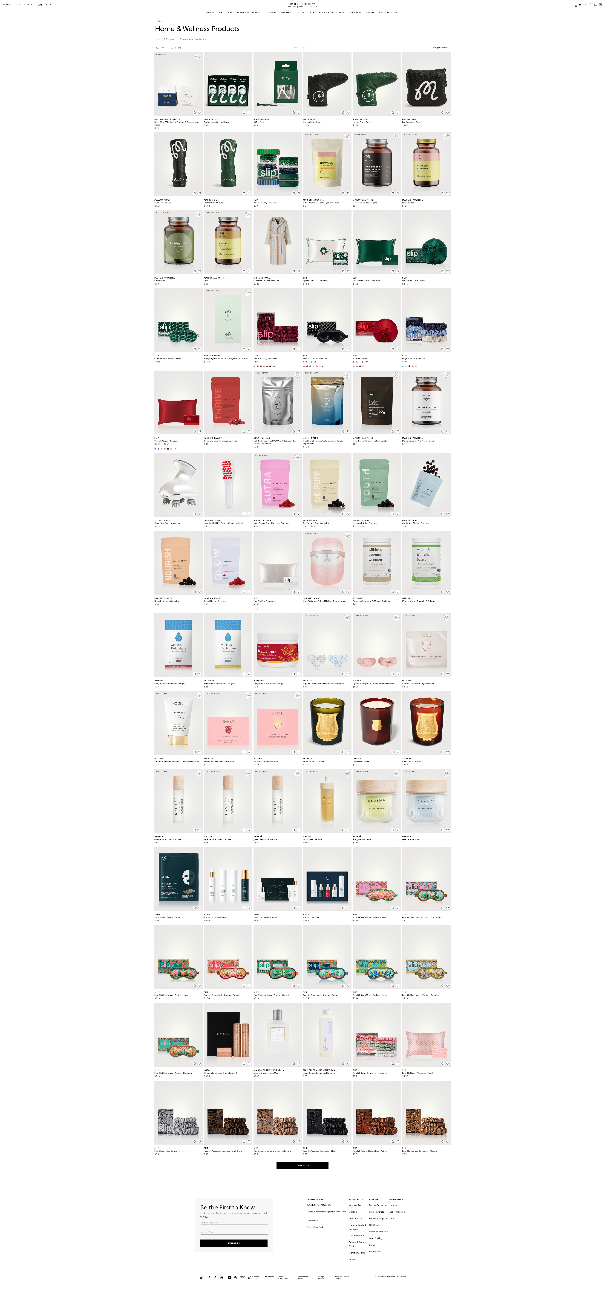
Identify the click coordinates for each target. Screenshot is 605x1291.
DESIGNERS (226, 13)
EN (576, 5)
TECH (311, 13)
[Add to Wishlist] (200, 112)
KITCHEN (286, 13)
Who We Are (355, 1205)
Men (18, 5)
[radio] (296, 47)
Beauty (28, 5)
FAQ (391, 1218)
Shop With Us (355, 1218)
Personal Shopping (378, 1218)
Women (7, 5)
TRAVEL (370, 13)
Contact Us (312, 1220)
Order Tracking (397, 1212)
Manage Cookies (320, 1277)
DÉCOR (300, 13)
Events (372, 1245)
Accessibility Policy (303, 1277)
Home (39, 5)
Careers (353, 1212)
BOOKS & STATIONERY (332, 13)
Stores (352, 1259)
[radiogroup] (302, 47)
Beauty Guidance (378, 1205)
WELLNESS (356, 13)
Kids (48, 5)
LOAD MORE (302, 1165)
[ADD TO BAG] (194, 112)
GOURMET (271, 13)
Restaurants (375, 1251)
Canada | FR (256, 1278)
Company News (357, 1252)
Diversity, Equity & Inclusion (357, 1227)
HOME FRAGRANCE (248, 13)
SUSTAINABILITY (388, 13)
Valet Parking (375, 1238)
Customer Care (357, 1235)
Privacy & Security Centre (358, 1244)
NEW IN (210, 13)
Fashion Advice (376, 1212)
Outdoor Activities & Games (193, 39)
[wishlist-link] (590, 4)
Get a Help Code (315, 1227)
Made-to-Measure (378, 1231)
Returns (393, 1205)
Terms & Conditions (283, 1277)
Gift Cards (374, 1225)
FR (580, 5)
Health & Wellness (165, 39)
